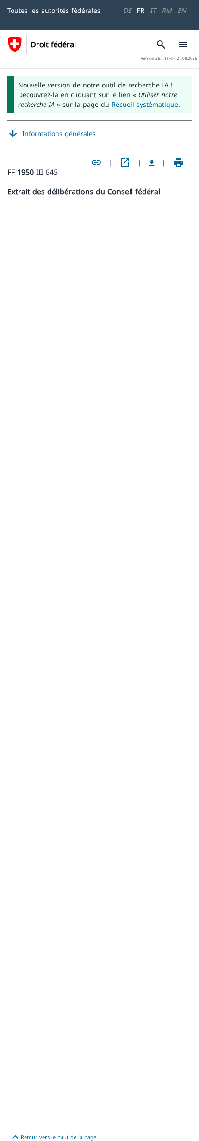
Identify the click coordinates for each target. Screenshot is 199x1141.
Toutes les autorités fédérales (53, 10)
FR (140, 10)
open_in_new (125, 162)
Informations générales (51, 133)
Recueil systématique (145, 104)
